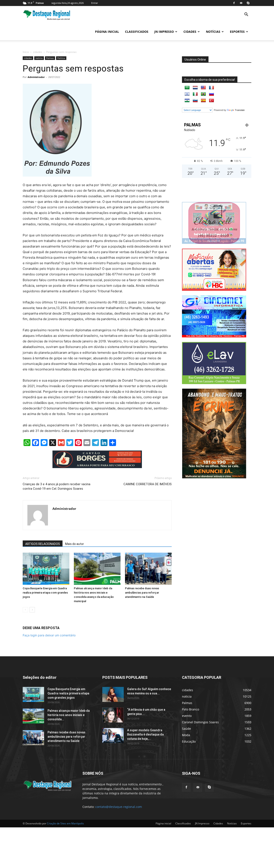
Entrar (94, 2)
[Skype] (248, 3)
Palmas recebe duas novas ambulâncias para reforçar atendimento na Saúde (142, 592)
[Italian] (195, 94)
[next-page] (32, 609)
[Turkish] (211, 100)
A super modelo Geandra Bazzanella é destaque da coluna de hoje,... (145, 734)
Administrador (36, 77)
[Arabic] (187, 88)
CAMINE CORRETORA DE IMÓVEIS (148, 484)
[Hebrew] (187, 94)
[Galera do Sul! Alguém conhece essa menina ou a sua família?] (113, 694)
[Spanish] (203, 100)
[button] (246, 15)
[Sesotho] (187, 100)
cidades (37, 52)
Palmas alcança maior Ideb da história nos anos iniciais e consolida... (69, 715)
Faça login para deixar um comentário (49, 635)
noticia (39, 58)
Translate (240, 110)
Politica (61, 58)
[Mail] (241, 3)
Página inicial (107, 32)
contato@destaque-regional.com (118, 807)
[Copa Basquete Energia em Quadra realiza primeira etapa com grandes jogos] (46, 569)
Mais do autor (74, 544)
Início (26, 52)
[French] (211, 88)
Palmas (50, 58)
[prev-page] (25, 609)
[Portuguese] (203, 94)
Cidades (189, 32)
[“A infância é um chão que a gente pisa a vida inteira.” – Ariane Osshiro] (113, 714)
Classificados (136, 32)
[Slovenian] (195, 100)
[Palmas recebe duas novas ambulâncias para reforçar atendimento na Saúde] (148, 569)
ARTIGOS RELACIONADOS (42, 544)
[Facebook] (234, 3)
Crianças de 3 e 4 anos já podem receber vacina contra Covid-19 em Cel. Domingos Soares (56, 486)
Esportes (237, 32)
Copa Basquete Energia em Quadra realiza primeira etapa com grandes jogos (45, 592)
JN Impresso (164, 32)
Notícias (213, 32)
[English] (203, 88)
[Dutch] (195, 88)
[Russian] (211, 94)
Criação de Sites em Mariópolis (65, 823)
